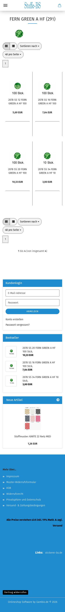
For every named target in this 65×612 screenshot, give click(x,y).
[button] (6, 46)
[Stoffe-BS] (32, 5)
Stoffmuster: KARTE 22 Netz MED (32, 436)
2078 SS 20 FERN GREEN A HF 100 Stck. (17, 171)
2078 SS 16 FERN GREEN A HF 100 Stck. (47, 101)
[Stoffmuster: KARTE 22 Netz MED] (33, 418)
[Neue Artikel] (58, 400)
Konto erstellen (14, 319)
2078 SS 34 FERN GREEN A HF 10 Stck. (47, 171)
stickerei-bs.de (53, 552)
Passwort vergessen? (17, 324)
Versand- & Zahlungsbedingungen (25, 505)
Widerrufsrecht (14, 493)
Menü (5, 5)
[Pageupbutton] (55, 606)
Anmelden (32, 311)
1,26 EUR (32, 443)
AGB (8, 487)
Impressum (12, 476)
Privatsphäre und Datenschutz (23, 499)
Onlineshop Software (20, 602)
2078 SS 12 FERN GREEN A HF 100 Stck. (17, 101)
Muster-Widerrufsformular (21, 482)
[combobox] (30, 46)
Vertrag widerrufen (15, 592)
